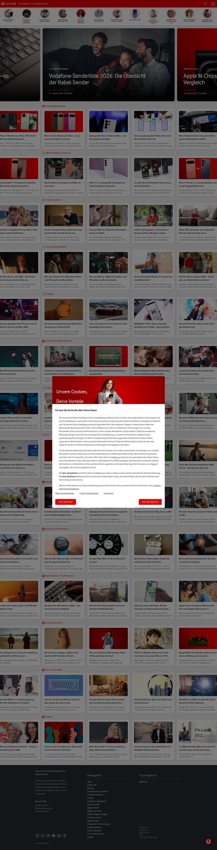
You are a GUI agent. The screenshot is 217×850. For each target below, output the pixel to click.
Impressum (109, 493)
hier (99, 424)
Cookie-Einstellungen (88, 493)
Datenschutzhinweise (64, 493)
